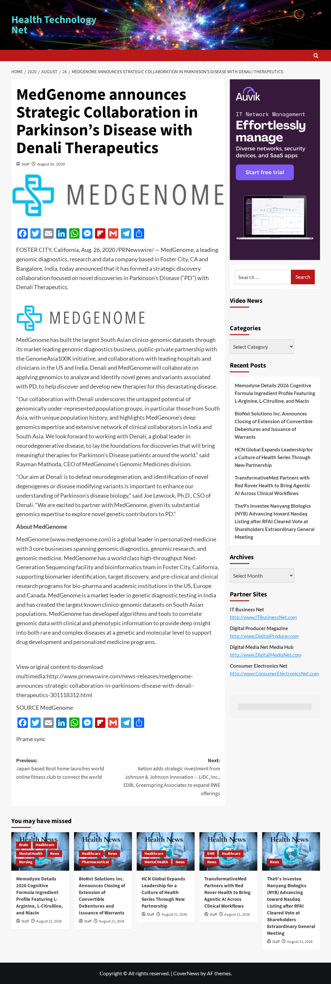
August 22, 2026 (49, 921)
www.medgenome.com (80, 539)
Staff (25, 164)
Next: (171, 777)
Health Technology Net (54, 25)
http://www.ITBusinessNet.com (263, 617)
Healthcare (45, 845)
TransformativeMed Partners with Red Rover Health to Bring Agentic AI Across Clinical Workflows (272, 485)
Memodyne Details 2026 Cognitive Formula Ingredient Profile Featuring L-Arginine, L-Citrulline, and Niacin (275, 393)
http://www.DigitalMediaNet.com (265, 655)
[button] (316, 55)
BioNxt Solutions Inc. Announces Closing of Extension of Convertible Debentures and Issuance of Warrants (274, 425)
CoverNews (186, 973)
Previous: (60, 769)
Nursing (25, 862)
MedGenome (32, 539)
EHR (210, 853)
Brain (23, 845)
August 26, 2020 (51, 164)
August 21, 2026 (111, 921)
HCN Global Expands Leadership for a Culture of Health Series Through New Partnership (274, 457)
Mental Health (31, 853)
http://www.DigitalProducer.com (264, 636)
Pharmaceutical (95, 862)
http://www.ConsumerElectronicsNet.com (274, 673)
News (54, 853)
